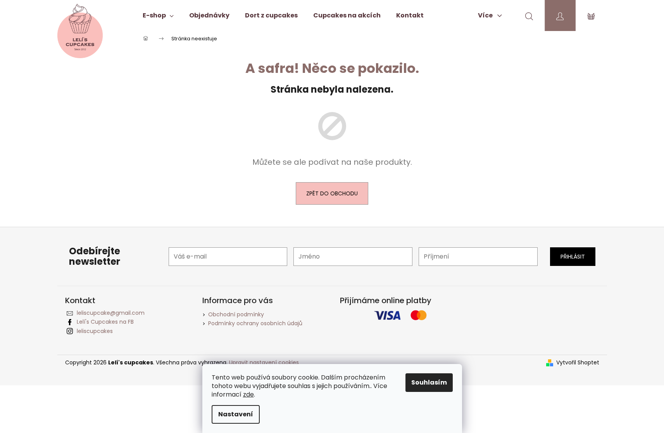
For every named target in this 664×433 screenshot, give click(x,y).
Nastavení (235, 414)
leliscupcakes (95, 331)
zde (248, 394)
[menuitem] (158, 15)
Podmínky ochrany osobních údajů (255, 323)
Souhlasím (429, 382)
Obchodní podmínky (236, 314)
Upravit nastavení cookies (264, 362)
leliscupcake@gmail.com (111, 313)
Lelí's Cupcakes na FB (105, 322)
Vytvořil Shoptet (577, 362)
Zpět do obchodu (332, 193)
